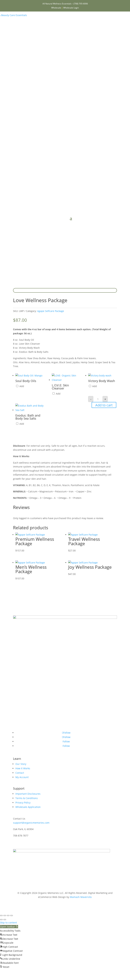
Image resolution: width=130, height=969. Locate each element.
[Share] (8, 915)
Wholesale (56, 7)
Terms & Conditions (26, 798)
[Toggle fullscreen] (4, 915)
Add (21, 386)
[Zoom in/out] (1, 915)
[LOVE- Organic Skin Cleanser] (66, 380)
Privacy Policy (22, 802)
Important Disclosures (27, 793)
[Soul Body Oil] (28, 375)
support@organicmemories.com (31, 822)
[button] (9, 926)
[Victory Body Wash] (99, 375)
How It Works (22, 768)
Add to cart (104, 405)
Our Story (20, 764)
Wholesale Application (28, 807)
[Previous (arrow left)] (1, 919)
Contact (19, 772)
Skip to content (8, 922)
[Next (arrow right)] (4, 919)
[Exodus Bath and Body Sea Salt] (29, 410)
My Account (22, 777)
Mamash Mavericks (81, 897)
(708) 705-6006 (80, 3)
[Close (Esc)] (11, 915)
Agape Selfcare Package (50, 311)
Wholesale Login (71, 7)
